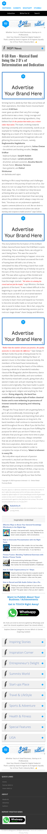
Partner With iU (7, 785)
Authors (5, 806)
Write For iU (24, 13)
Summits (17, 8)
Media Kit (5, 799)
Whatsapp (27, 8)
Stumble (37, 8)
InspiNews (6, 8)
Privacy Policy (23, 833)
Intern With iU (7, 788)
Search (37, 13)
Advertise (11, 13)
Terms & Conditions (37, 830)
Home (4, 782)
